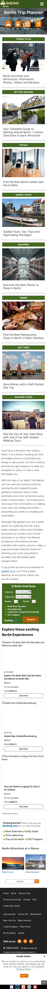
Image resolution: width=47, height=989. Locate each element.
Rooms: (9, 601)
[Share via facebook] (19, 941)
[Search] (37, 881)
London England (10, 927)
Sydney (21, 933)
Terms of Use (24, 893)
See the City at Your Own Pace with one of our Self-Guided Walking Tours (23, 437)
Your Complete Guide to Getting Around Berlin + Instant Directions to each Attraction (23, 132)
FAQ (34, 899)
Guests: (26, 601)
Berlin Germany (24, 920)
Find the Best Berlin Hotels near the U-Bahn (23, 183)
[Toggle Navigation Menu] (42, 4)
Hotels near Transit (11, 906)
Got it (24, 975)
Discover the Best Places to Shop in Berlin (21, 286)
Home (6, 893)
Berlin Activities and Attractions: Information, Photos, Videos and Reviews (21, 79)
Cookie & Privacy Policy (30, 967)
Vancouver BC (9, 914)
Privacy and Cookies (12, 899)
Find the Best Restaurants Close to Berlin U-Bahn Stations (23, 336)
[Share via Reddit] (23, 987)
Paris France (25, 927)
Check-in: (9, 592)
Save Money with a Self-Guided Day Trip (23, 386)
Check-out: (9, 597)
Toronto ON (23, 914)
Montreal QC (35, 914)
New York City (9, 920)
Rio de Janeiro (9, 933)
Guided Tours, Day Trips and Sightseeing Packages (21, 233)
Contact (26, 899)
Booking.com (10, 825)
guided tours (8, 571)
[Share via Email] (29, 987)
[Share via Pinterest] (31, 941)
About (13, 893)
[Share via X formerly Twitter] (25, 941)
